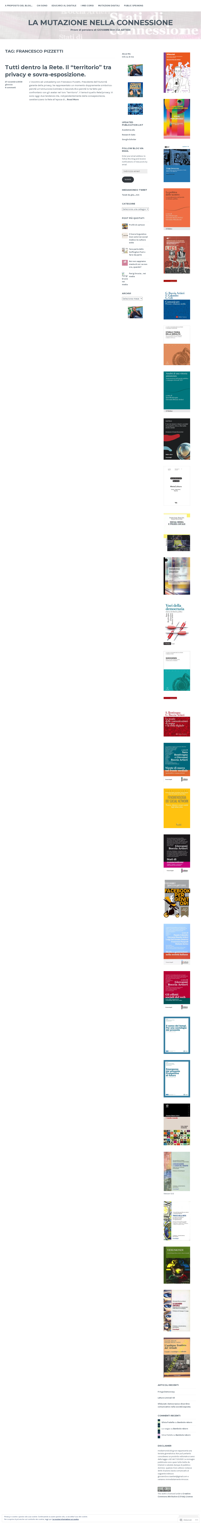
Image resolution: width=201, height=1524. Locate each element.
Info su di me (128, 57)
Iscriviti (128, 179)
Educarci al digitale (64, 5)
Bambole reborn (184, 1422)
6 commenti (10, 87)
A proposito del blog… (18, 5)
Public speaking (133, 5)
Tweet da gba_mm (130, 195)
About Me (126, 54)
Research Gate (128, 135)
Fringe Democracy (166, 1392)
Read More (73, 99)
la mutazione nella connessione (100, 22)
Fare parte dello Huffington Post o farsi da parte (137, 252)
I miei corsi (87, 5)
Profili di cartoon (137, 225)
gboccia (9, 84)
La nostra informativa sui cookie (65, 1519)
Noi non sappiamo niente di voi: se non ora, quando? (138, 264)
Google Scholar (129, 139)
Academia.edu (128, 130)
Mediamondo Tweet (134, 190)
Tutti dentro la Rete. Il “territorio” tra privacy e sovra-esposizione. (58, 71)
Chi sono (42, 5)
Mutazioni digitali (109, 5)
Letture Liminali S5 (166, 1398)
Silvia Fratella (168, 1422)
